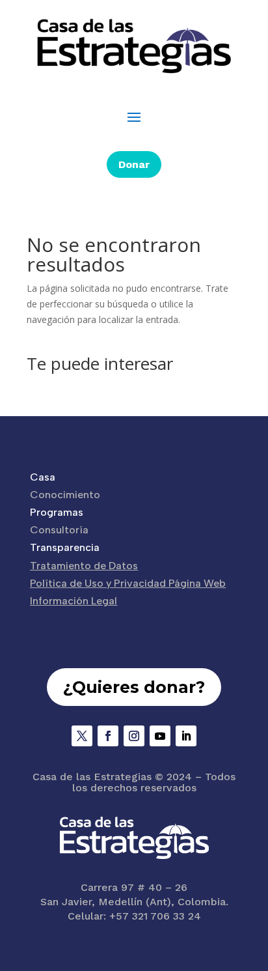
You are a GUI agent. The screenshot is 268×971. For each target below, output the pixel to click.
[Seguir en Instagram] (134, 735)
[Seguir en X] (82, 735)
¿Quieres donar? (134, 687)
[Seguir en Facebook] (108, 735)
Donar (134, 164)
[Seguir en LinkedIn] (186, 735)
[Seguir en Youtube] (160, 735)
